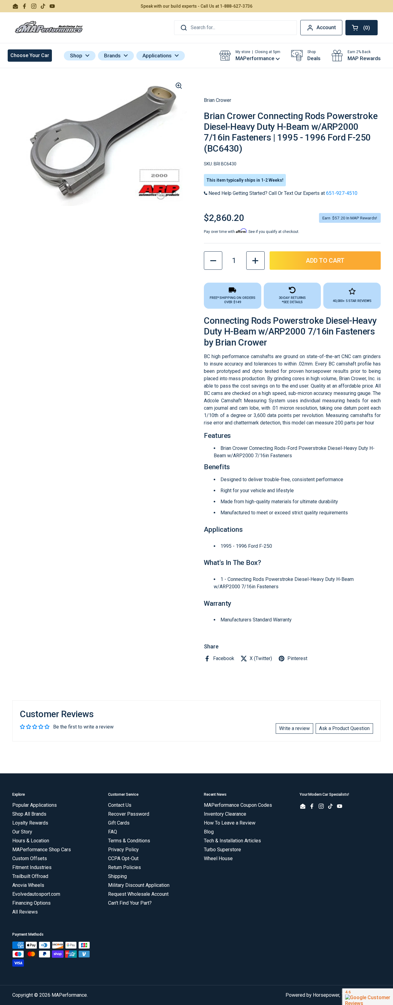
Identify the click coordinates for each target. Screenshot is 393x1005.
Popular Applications (34, 805)
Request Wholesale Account (138, 894)
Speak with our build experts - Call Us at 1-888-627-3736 (196, 6)
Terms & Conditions (129, 841)
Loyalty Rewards (30, 823)
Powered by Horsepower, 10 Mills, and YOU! (333, 995)
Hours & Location (30, 841)
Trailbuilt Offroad (30, 876)
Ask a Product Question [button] (344, 728)
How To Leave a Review (229, 823)
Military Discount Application (138, 885)
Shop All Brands (29, 814)
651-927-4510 (341, 193)
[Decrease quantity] (213, 260)
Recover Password (128, 814)
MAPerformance (69, 995)
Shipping (117, 876)
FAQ (112, 832)
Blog (209, 832)
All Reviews (25, 912)
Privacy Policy (123, 849)
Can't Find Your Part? (130, 903)
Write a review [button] (294, 728)
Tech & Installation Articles (232, 841)
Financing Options (31, 903)
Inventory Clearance (225, 814)
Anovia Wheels (28, 885)
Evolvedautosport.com (36, 894)
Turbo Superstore (222, 849)
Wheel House (218, 858)
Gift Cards (119, 823)
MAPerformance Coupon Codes (238, 805)
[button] (361, 27)
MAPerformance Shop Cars (41, 849)
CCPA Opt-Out (123, 858)
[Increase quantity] (255, 260)
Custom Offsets (29, 858)
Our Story (22, 832)
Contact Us (119, 805)
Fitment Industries (32, 867)
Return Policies (124, 867)
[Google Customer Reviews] (367, 996)
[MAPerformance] (49, 27)
